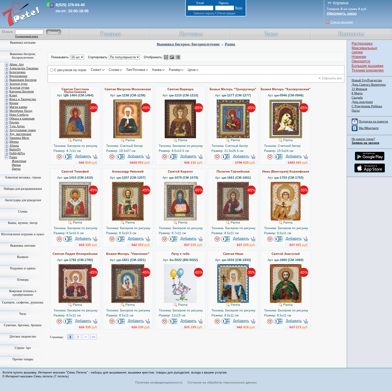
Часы (22, 314)
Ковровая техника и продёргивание (22, 292)
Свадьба (357, 97)
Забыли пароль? (205, 13)
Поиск (7, 31)
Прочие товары (22, 359)
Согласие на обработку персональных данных (222, 382)
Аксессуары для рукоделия (23, 200)
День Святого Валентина (369, 84)
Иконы (16, 165)
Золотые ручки (19, 87)
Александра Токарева (23, 68)
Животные (19, 161)
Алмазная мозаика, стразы (23, 177)
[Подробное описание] (177, 57)
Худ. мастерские (20, 134)
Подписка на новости (373, 121)
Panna (230, 44)
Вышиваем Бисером (23, 80)
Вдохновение (18, 76)
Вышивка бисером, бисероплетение (188, 44)
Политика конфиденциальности (158, 382)
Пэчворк (23, 279)
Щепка (14, 141)
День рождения (362, 102)
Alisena (14, 145)
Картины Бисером (21, 91)
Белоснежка (17, 72)
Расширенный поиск (26, 36)
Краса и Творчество (22, 99)
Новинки (359, 57)
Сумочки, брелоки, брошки (23, 325)
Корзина (340, 3)
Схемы (22, 211)
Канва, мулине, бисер (22, 223)
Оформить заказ (342, 13)
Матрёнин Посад (20, 111)
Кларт (13, 95)
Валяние (22, 257)
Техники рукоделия (368, 70)
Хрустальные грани (22, 130)
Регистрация (226, 13)
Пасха (356, 110)
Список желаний (341, 22)
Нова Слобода (18, 114)
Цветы (16, 168)
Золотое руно (18, 83)
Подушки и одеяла (22, 268)
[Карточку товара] (166, 57)
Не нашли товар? (363, 139)
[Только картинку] (171, 57)
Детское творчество (23, 336)
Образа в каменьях (22, 118)
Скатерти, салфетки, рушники (22, 302)
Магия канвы (18, 107)
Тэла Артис (17, 126)
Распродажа (362, 43)
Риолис (14, 122)
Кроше (13, 103)
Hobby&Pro (17, 153)
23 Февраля (359, 89)
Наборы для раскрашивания (23, 188)
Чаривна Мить (19, 138)
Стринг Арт (23, 348)
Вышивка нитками (23, 42)
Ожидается (361, 61)
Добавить (83, 156)
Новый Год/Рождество (367, 80)
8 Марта (357, 93)
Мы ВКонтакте (369, 128)
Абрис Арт (16, 64)
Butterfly (15, 149)
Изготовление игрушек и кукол (22, 234)
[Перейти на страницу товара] (75, 101)
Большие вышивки (367, 66)
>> (93, 337)
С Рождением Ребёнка (367, 106)
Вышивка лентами (22, 245)
